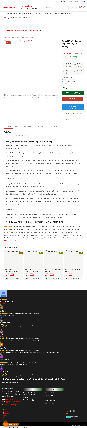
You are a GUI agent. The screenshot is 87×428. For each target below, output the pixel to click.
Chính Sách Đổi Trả (50, 403)
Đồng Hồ (14, 30)
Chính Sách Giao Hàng (50, 395)
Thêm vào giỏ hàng (73, 93)
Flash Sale (7, 13)
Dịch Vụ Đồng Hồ (10, 18)
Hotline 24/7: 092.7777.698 (31, 397)
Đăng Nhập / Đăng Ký (73, 1)
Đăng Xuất (82, 1)
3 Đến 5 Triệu (70, 118)
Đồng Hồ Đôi (47, 13)
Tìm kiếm (72, 7)
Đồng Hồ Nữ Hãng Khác (33, 30)
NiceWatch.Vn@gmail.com (31, 400)
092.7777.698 (71, 113)
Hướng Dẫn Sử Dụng (41, 126)
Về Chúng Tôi (24, 18)
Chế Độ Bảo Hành (27, 126)
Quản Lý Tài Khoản (63, 1)
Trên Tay (8, 126)
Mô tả (16, 126)
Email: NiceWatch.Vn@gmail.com (11, 401)
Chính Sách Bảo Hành (50, 400)
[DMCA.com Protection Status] (72, 416)
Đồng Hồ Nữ (21, 30)
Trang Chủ (7, 30)
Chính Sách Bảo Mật (50, 392)
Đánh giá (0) (54, 126)
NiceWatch (28, 6)
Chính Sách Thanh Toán (51, 398)
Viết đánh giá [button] (3, 303)
